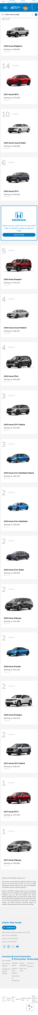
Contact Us (10, 927)
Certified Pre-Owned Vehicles (6, 971)
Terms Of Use (13, 999)
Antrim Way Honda (4, 999)
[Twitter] (13, 947)
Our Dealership (32, 957)
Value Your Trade (19, 235)
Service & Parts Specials (15, 970)
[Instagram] (8, 947)
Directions (30, 966)
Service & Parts (15, 957)
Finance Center (23, 957)
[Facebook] (4, 947)
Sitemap (18, 999)
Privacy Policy (9, 999)
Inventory (7, 956)
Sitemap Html (23, 999)
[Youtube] (17, 947)
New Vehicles (6, 961)
